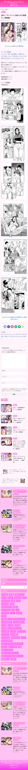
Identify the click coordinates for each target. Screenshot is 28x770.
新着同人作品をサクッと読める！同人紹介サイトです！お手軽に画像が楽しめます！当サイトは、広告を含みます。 (14, 762)
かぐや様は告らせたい (6, 622)
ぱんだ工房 (17, 625)
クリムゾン (13, 631)
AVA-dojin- (10, 597)
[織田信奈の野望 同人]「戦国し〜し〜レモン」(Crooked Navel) (19, 517)
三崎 (20, 646)
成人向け (14, 336)
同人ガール (14, 5)
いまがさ (4, 616)
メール (4, 376)
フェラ (13, 334)
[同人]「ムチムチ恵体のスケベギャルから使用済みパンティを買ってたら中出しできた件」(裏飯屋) (19, 445)
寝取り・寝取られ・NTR (6, 336)
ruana (17, 610)
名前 (3, 370)
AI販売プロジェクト (19, 594)
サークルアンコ (5, 634)
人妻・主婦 (24, 334)
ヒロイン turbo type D (7, 640)
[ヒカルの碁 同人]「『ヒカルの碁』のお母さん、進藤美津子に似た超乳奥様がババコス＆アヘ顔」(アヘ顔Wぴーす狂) (20, 569)
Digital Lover (18, 597)
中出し (19, 334)
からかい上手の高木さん (19, 622)
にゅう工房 (10, 625)
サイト (3, 383)
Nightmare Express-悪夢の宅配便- (9, 607)
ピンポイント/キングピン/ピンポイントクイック (12, 643)
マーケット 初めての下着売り (14, 46)
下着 (17, 334)
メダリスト (4, 646)
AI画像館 (11, 594)
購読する (6, 580)
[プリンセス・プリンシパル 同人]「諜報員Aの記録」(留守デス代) (20, 552)
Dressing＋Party (5, 600)
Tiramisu (13, 613)
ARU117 (4, 597)
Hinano (18, 600)
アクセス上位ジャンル (7, 334)
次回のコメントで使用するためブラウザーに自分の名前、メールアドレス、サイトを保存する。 (14, 389)
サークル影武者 (14, 634)
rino (13, 610)
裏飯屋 (9, 52)
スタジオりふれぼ (6, 637)
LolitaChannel (5, 603)
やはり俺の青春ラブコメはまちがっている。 (11, 628)
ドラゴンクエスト (15, 637)
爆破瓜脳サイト (5, 659)
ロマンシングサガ (13, 646)
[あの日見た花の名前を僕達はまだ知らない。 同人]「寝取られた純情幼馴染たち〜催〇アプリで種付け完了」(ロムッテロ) (20, 500)
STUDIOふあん (5, 613)
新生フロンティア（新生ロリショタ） (10, 653)
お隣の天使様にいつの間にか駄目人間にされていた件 (13, 619)
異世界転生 (13, 659)
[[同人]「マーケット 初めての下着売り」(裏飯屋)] (15, 326)
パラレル (23, 637)
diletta (24, 597)
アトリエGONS (5, 631)
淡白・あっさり (19, 336)
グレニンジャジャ (21, 631)
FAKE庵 (13, 600)
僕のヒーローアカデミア (7, 650)
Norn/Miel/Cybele (6, 610)
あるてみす (19, 613)
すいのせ (4, 625)
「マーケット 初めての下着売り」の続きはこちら (14, 318)
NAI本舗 (12, 603)
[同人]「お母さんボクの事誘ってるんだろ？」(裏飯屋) (19, 420)
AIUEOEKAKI (4, 594)
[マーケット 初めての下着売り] (14, 122)
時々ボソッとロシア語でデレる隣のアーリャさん (12, 656)
